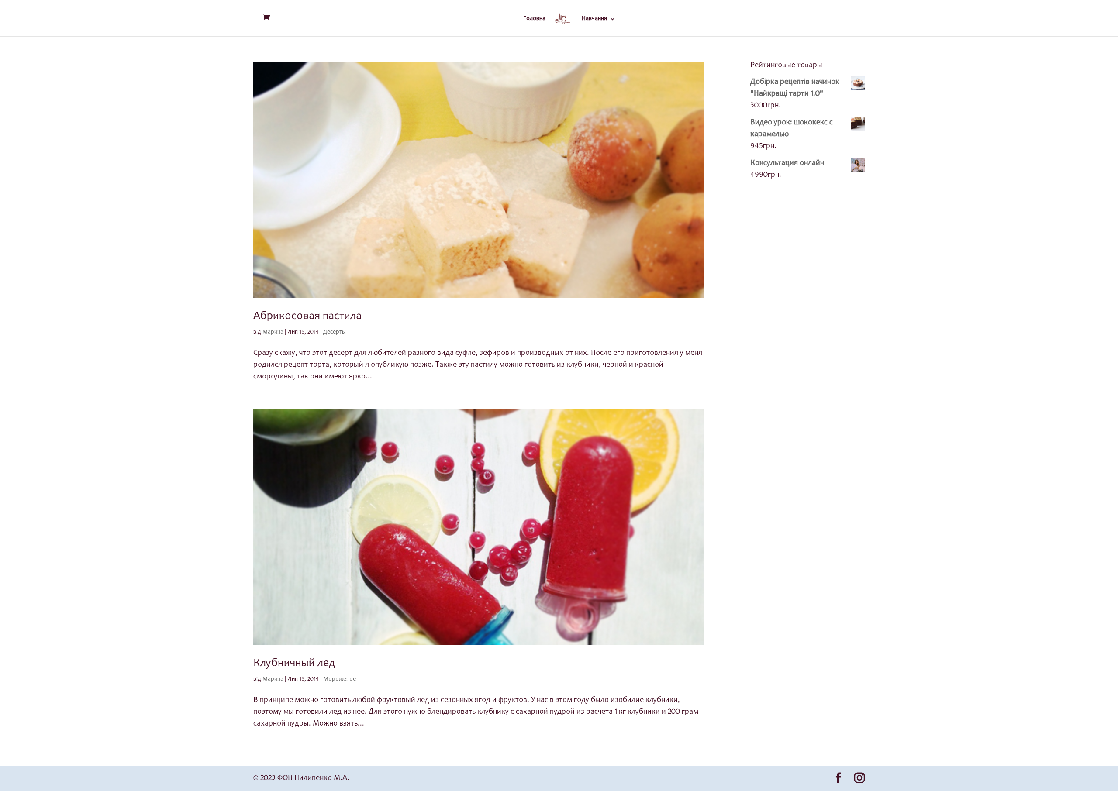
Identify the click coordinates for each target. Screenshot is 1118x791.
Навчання (594, 19)
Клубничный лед (294, 663)
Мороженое (339, 679)
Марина (272, 332)
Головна (534, 19)
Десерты (334, 332)
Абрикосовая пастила (307, 316)
